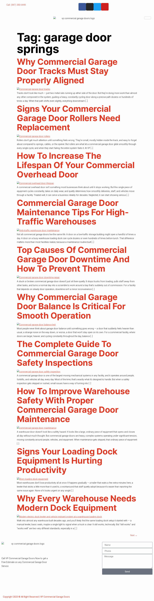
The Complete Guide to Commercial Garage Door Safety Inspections (67, 353)
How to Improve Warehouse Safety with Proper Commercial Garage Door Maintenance (73, 405)
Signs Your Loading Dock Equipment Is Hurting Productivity (67, 460)
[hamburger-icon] (147, 18)
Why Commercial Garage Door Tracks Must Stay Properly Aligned (67, 71)
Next (133, 535)
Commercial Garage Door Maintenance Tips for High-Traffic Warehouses (73, 212)
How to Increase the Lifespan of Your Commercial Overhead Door (76, 165)
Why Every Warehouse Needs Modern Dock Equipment (76, 503)
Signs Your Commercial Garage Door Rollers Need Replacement (68, 118)
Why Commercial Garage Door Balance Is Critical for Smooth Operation (71, 306)
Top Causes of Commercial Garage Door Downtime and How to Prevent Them (73, 259)
